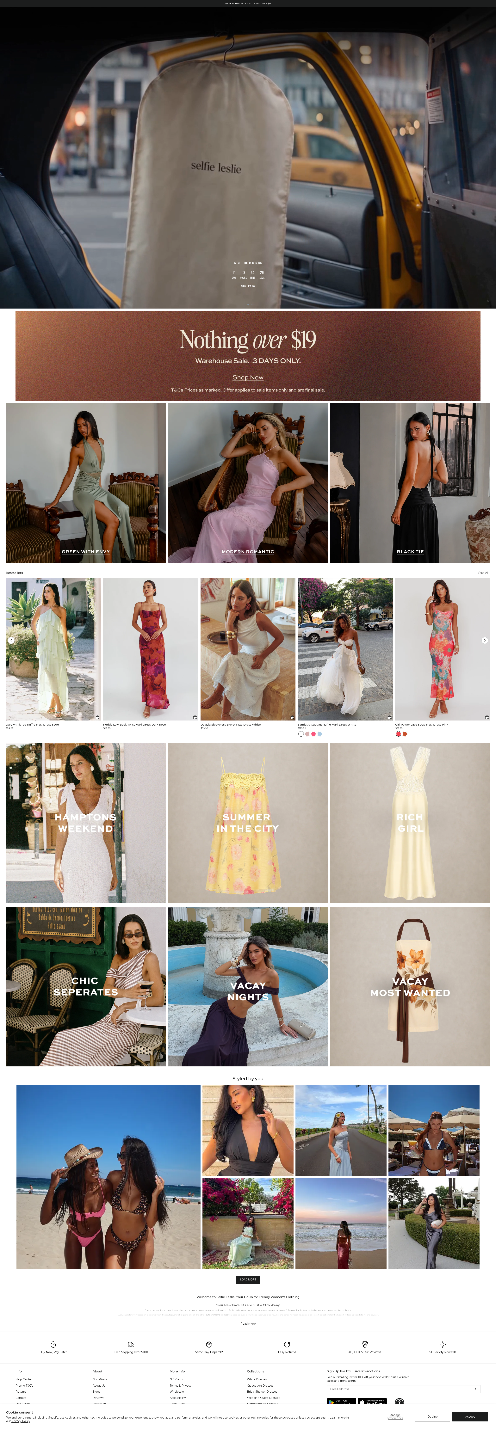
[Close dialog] (319, 651)
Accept (470, 1416)
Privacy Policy (20, 1421)
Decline (432, 1416)
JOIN (210, 727)
